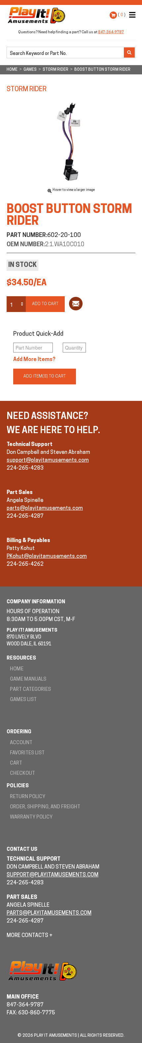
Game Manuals (28, 679)
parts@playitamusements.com (45, 508)
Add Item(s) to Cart (44, 376)
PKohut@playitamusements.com (47, 556)
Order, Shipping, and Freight (45, 807)
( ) (121, 15)
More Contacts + (30, 935)
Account (21, 743)
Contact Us (22, 849)
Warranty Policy (31, 817)
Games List (23, 699)
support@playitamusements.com (48, 460)
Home (16, 669)
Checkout (22, 773)
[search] (66, 53)
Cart (16, 763)
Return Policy (27, 797)
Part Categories (30, 689)
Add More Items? (34, 359)
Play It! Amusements (38, 15)
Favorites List (27, 753)
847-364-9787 (111, 32)
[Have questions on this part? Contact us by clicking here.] (76, 305)
